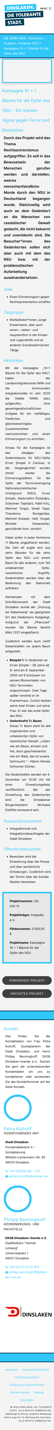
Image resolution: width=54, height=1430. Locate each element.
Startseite (35, 38)
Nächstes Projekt (27, 993)
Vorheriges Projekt (27, 980)
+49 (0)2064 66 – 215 (24, 1171)
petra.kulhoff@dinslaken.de (28, 1176)
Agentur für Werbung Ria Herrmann (31, 1417)
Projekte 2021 (29, 43)
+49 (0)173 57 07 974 (23, 1267)
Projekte (10, 43)
